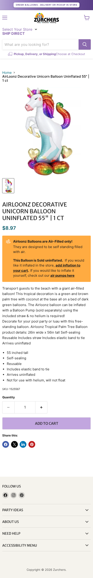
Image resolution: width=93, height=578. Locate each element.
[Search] (85, 44)
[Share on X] (14, 444)
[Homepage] (46, 18)
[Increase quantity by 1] (41, 407)
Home (7, 72)
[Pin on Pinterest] (31, 444)
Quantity (8, 397)
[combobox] (40, 44)
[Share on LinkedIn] (23, 444)
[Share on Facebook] (5, 444)
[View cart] (87, 18)
